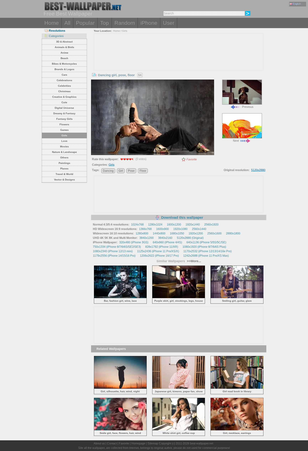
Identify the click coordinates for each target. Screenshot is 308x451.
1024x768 (137, 224)
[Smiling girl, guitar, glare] (237, 297)
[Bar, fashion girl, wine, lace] (120, 297)
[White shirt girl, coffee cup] (178, 429)
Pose (131, 170)
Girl (121, 170)
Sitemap (153, 443)
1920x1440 (193, 224)
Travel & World (64, 174)
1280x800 (142, 233)
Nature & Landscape (64, 152)
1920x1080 (180, 228)
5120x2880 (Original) (190, 237)
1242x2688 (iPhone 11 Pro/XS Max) (206, 255)
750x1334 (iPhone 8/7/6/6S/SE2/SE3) (117, 246)
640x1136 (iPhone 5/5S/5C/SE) (206, 242)
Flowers (64, 124)
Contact (112, 443)
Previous (247, 106)
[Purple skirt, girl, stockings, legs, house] (178, 297)
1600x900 (162, 228)
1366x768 (145, 228)
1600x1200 (174, 224)
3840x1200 (146, 237)
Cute (64, 102)
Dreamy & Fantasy (64, 113)
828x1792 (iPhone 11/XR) (161, 246)
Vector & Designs (64, 179)
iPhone (148, 23)
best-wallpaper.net (201, 443)
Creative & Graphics (64, 96)
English (297, 3)
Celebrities (64, 85)
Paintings (64, 163)
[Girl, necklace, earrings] (237, 429)
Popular (85, 23)
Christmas (64, 91)
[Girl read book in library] (237, 387)
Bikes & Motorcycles (64, 63)
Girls (64, 135)
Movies (64, 146)
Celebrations (64, 80)
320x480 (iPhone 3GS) (133, 242)
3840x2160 (165, 237)
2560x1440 (199, 228)
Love (64, 141)
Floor (143, 170)
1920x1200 (196, 233)
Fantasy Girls (64, 118)
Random (124, 23)
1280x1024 (155, 224)
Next (236, 140)
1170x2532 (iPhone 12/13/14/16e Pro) (207, 251)
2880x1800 (233, 233)
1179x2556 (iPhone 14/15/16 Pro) (114, 255)
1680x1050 (177, 233)
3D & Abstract (64, 41)
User (168, 23)
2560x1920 (211, 224)
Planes (64, 168)
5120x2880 (258, 170)
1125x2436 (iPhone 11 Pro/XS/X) (158, 251)
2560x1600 (214, 233)
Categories (56, 36)
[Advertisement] (178, 60)
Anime (64, 52)
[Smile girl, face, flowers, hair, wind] (120, 429)
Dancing (108, 170)
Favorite (191, 159)
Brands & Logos (64, 69)
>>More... (193, 261)
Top (104, 23)
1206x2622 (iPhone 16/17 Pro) (159, 255)
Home (51, 23)
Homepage (138, 443)
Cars (64, 74)
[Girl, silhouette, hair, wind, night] (120, 387)
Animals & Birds (64, 47)
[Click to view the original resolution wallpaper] (152, 118)
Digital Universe (64, 107)
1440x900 (159, 233)
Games (64, 130)
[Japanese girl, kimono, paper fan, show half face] (178, 387)
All (67, 23)
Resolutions (57, 30)
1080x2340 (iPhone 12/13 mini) (113, 251)
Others (64, 157)
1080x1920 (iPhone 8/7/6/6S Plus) (204, 246)
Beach (64, 58)
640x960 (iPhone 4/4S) (167, 242)
